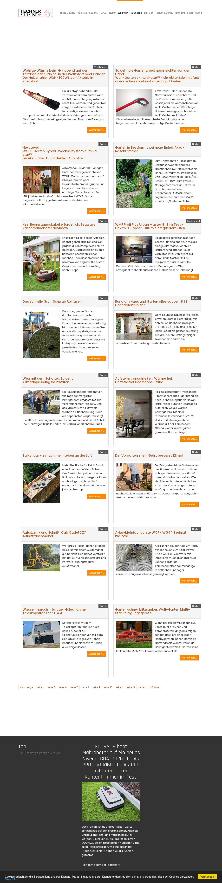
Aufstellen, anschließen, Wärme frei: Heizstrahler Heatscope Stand (144, 380)
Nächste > (155, 687)
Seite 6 (63, 687)
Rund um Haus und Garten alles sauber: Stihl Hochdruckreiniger (151, 303)
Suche (198, 13)
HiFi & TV (148, 13)
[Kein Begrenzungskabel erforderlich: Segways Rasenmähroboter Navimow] (41, 263)
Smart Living (108, 13)
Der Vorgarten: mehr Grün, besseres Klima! (149, 455)
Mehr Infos (11, 879)
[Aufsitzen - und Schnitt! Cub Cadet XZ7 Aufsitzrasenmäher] (41, 557)
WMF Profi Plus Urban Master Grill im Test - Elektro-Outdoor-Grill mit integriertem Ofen (150, 226)
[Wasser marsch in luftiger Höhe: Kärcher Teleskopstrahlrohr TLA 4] (41, 634)
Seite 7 (74, 687)
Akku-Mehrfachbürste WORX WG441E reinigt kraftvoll (150, 534)
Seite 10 (108, 687)
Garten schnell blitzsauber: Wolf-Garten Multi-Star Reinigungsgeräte (152, 611)
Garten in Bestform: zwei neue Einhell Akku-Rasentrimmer (149, 149)
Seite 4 (40, 687)
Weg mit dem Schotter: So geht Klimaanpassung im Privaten (48, 380)
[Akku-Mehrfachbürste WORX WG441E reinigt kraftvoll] (134, 557)
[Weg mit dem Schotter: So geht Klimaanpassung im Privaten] (41, 402)
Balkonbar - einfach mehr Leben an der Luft (57, 455)
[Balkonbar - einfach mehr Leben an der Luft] (41, 483)
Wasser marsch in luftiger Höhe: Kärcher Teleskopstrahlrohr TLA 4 (55, 611)
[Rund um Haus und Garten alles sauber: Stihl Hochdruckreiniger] (134, 326)
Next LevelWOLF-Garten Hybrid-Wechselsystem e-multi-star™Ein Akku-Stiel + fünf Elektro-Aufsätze (61, 152)
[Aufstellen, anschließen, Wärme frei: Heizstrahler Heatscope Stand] (134, 414)
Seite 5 (51, 687)
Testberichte (67, 13)
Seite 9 (96, 687)
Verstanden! (207, 876)
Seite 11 (119, 687)
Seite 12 (131, 687)
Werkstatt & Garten (130, 13)
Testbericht (100, 67)
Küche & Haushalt (88, 13)
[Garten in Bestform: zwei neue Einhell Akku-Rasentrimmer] (134, 183)
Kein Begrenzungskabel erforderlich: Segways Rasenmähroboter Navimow (59, 226)
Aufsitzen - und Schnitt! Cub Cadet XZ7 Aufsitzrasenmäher (54, 534)
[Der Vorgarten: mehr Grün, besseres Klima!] (134, 477)
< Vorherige (26, 687)
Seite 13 (142, 687)
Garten (196, 67)
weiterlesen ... (96, 130)
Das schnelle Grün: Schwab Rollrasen (52, 301)
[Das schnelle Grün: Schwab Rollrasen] (41, 333)
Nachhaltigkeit (184, 13)
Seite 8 (85, 687)
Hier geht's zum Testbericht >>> (102, 865)
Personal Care (164, 13)
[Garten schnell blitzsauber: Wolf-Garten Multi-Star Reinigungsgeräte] (134, 634)
